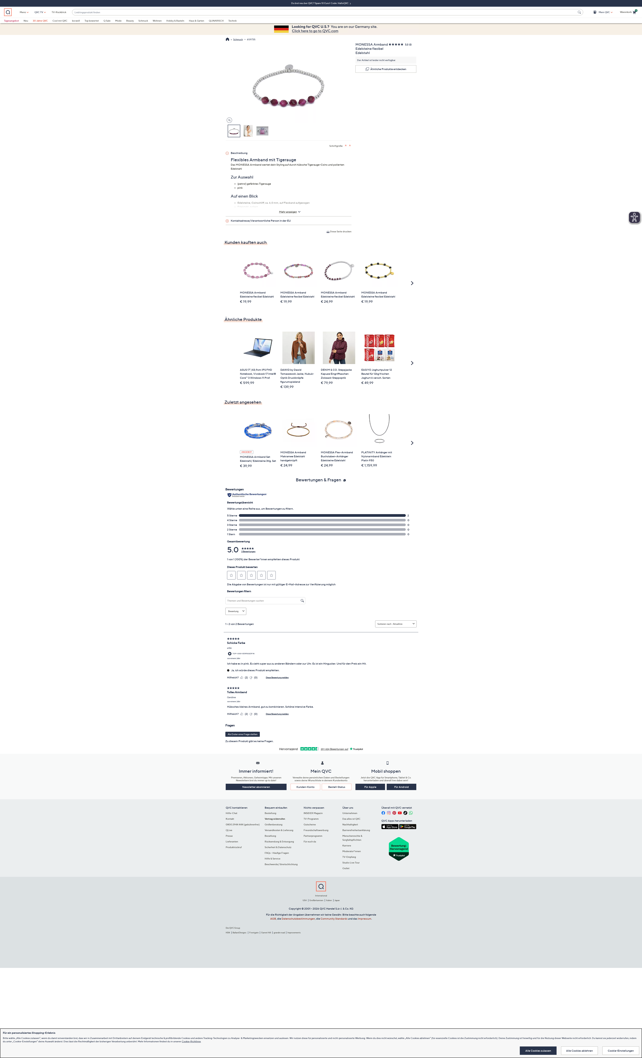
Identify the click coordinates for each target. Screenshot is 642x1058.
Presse (229, 835)
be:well (76, 20)
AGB (273, 918)
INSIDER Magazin (313, 813)
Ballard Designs (240, 932)
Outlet (345, 868)
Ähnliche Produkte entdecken (388, 69)
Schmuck (143, 20)
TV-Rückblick (59, 12)
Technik (232, 20)
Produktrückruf (234, 847)
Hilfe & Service (272, 858)
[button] (599, 12)
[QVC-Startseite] (227, 40)
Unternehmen (349, 813)
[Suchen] (580, 12)
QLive (229, 830)
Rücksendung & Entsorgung (279, 841)
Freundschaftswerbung (316, 830)
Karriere (346, 845)
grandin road (279, 932)
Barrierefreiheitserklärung (356, 830)
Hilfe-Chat (231, 813)
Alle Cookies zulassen (538, 1050)
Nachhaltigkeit (350, 824)
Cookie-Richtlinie (191, 1041)
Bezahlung (270, 835)
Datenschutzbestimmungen (298, 918)
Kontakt (230, 818)
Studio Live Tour (351, 862)
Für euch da (310, 841)
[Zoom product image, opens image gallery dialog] (229, 120)
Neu (26, 20)
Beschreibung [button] (239, 153)
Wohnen (157, 20)
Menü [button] (23, 12)
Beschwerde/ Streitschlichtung (281, 864)
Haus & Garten (196, 20)
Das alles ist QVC (351, 818)
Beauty (130, 20)
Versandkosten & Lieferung (279, 830)
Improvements (294, 932)
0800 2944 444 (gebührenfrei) (243, 824)
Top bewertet (92, 20)
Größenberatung (273, 824)
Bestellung (270, 813)
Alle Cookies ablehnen (579, 1050)
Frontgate (254, 932)
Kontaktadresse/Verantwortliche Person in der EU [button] (261, 220)
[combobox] (324, 12)
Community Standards (333, 918)
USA (305, 900)
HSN (228, 932)
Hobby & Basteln (175, 20)
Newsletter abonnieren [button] (256, 787)
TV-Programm (311, 818)
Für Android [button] (401, 787)
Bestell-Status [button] (336, 787)
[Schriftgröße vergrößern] (346, 145)
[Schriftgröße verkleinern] (350, 145)
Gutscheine (310, 824)
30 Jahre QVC (40, 20)
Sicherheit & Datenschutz (278, 847)
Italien (329, 900)
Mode (118, 20)
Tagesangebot (11, 20)
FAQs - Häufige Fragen (277, 852)
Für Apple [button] (370, 787)
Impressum (364, 918)
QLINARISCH (216, 20)
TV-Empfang (349, 856)
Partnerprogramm (313, 835)
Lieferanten (232, 841)
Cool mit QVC (59, 20)
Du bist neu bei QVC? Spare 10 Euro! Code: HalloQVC (320, 3)
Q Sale (107, 20)
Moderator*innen (351, 851)
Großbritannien (316, 900)
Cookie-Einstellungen (621, 1050)
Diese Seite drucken (340, 231)
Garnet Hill (266, 932)
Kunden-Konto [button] (305, 787)
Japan (337, 900)
